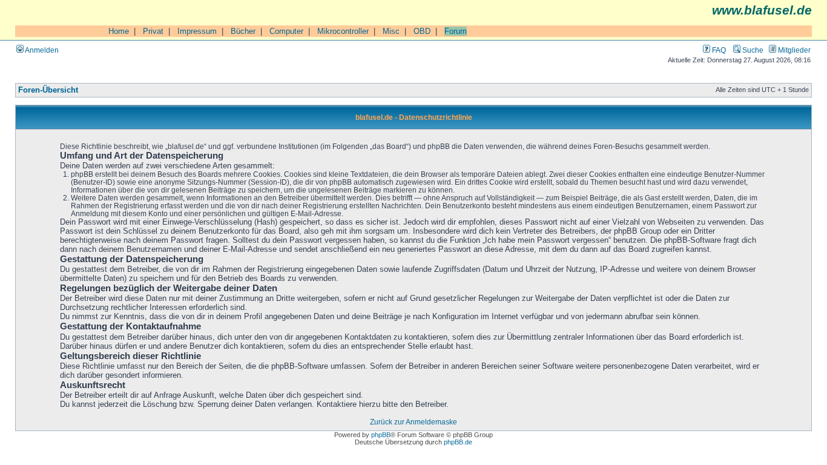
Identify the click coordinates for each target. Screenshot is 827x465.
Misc (391, 31)
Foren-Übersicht (48, 90)
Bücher (243, 31)
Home (118, 31)
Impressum (197, 31)
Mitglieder (793, 50)
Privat (153, 31)
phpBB (380, 434)
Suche (751, 50)
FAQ (718, 50)
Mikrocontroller (343, 31)
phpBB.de (458, 442)
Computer (286, 31)
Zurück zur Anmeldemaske (413, 422)
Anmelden (41, 50)
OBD (422, 31)
